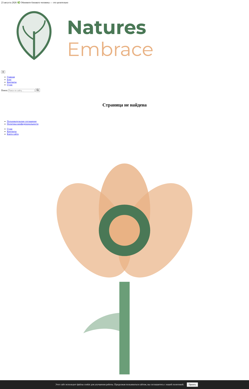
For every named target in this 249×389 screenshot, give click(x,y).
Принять (192, 385)
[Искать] (37, 90)
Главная (11, 77)
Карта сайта (13, 134)
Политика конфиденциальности (22, 124)
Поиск (4, 90)
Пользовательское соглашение (22, 121)
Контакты (12, 82)
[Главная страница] (124, 69)
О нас (10, 85)
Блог (9, 79)
